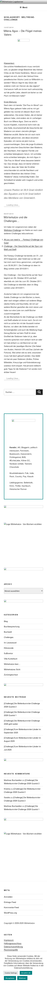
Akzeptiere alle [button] (26, 973)
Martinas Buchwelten (13, 780)
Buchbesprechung (11, 626)
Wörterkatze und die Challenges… (15, 219)
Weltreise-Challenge (12, 230)
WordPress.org (10, 912)
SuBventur (8, 653)
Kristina (7, 788)
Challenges (8, 637)
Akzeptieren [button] (9, 978)
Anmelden (8, 896)
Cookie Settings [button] (11, 973)
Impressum (9, 940)
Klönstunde (8, 647)
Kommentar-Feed (11, 907)
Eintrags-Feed (10, 902)
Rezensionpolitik (11, 949)
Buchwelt (8, 631)
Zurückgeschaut (11, 674)
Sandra (7, 797)
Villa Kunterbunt (10, 658)
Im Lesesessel (10, 642)
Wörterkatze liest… (12, 664)
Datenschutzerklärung (13, 946)
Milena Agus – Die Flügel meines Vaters (23, 32)
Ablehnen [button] (22, 978)
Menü (24, 7)
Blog (6, 621)
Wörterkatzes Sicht (12, 669)
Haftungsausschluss (12, 943)
